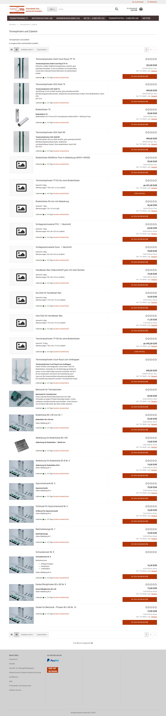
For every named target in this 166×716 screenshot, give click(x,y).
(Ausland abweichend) (61, 78)
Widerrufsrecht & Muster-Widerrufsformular (25, 673)
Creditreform (13, 677)
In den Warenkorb (139, 76)
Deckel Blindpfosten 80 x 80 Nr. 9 (51, 584)
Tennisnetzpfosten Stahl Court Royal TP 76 (55, 59)
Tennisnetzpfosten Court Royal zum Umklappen (57, 359)
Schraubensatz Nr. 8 (45, 552)
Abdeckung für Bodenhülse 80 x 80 (52, 438)
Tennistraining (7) (18, 18)
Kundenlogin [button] (139, 2)
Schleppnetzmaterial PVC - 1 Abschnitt (53, 224)
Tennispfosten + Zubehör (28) (123, 18)
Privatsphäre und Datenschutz (20, 686)
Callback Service (15, 690)
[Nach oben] (159, 712)
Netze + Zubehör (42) (94, 18)
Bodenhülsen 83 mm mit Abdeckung (52, 201)
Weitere (146, 18)
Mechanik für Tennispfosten (48, 389)
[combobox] (27, 49)
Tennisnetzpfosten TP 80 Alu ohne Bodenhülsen (58, 338)
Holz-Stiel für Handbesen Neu (49, 316)
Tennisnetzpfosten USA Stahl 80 (50, 132)
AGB (10, 681)
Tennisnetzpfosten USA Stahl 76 (50, 84)
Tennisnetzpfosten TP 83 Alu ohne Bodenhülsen (58, 180)
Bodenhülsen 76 (43, 109)
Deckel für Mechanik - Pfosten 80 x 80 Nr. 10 (56, 607)
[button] (11, 49)
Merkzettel (153, 2)
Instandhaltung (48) (42, 18)
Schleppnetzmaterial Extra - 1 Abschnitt (54, 247)
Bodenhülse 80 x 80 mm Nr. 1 (49, 415)
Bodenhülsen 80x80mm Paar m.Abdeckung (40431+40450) (63, 157)
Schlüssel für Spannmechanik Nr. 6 (52, 506)
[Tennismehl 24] (26, 10)
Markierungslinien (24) (68, 18)
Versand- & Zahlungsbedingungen (21, 668)
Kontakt (12, 664)
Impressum (13, 659)
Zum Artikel (139, 193)
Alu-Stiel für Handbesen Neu (48, 293)
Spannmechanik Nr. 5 (45, 483)
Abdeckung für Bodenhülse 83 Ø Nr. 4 (53, 460)
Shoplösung (75, 713)
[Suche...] (116, 9)
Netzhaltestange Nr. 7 (45, 529)
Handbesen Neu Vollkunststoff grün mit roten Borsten (60, 270)
